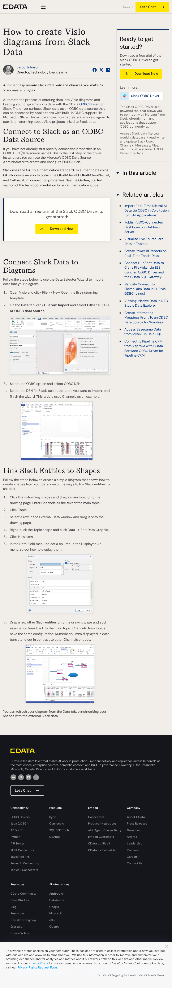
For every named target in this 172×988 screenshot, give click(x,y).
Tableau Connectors (24, 870)
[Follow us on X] (101, 70)
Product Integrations (102, 823)
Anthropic (56, 893)
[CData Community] (36, 777)
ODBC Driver (89, 104)
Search (126, 7)
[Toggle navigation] (42, 6)
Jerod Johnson (28, 67)
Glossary (16, 926)
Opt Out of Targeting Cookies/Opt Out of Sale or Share (131, 975)
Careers (132, 857)
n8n (52, 920)
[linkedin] (13, 777)
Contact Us (134, 863)
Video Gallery (19, 933)
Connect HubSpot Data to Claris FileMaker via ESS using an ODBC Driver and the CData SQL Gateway (144, 270)
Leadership (134, 843)
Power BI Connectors (24, 863)
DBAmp (54, 837)
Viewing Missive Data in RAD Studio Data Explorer (146, 303)
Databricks (56, 900)
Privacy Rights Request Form (37, 967)
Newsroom (134, 830)
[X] (21, 777)
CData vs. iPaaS (99, 843)
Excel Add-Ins (20, 857)
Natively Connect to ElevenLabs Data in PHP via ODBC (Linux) (145, 289)
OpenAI (54, 926)
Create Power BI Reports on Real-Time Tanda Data (145, 253)
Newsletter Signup (23, 920)
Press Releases (137, 823)
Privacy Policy (38, 963)
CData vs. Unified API (102, 850)
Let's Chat (148, 7)
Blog (13, 907)
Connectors (96, 817)
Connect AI (56, 823)
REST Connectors (22, 850)
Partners (132, 850)
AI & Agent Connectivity (104, 830)
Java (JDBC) (18, 823)
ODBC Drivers (20, 817)
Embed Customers (101, 837)
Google (54, 907)
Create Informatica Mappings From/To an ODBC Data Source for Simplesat (146, 317)
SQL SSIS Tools (59, 830)
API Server (17, 843)
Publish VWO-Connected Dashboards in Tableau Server (143, 227)
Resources (17, 913)
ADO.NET (16, 830)
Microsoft (56, 913)
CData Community (23, 893)
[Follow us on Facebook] (95, 70)
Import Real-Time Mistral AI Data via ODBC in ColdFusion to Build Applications (146, 210)
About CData (136, 817)
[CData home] (18, 6)
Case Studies (19, 900)
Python (15, 837)
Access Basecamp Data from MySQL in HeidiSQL (143, 331)
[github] (28, 777)
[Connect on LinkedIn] (108, 70)
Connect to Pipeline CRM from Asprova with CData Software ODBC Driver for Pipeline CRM (143, 348)
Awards (132, 837)
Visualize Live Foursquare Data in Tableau (143, 241)
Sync (52, 817)
